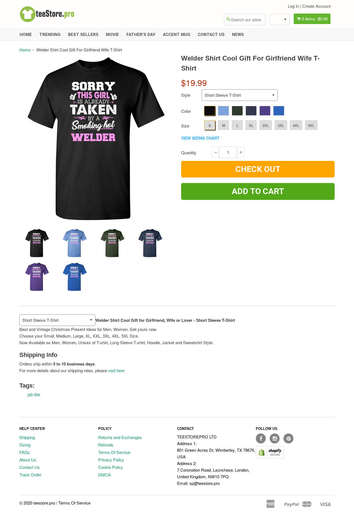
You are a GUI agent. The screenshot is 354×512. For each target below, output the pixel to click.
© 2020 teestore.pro (37, 503)
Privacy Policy (111, 460)
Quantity (188, 152)
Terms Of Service (114, 452)
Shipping (27, 437)
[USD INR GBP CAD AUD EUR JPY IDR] (280, 19)
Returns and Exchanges (120, 437)
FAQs (24, 452)
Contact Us (211, 34)
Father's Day (140, 34)
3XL (281, 125)
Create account (316, 6)
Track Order (30, 474)
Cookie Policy (110, 467)
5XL (311, 125)
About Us (27, 460)
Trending (50, 34)
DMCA (104, 474)
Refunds (105, 445)
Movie (112, 34)
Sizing (24, 445)
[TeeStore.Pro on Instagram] (275, 438)
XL (251, 125)
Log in (293, 6)
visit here (116, 370)
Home (26, 34)
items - (315, 19)
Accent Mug (176, 34)
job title (34, 394)
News (238, 34)
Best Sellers (83, 34)
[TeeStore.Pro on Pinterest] (288, 438)
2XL (265, 125)
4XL (296, 125)
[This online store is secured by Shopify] (270, 456)
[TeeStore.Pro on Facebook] (261, 438)
